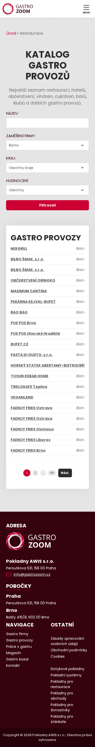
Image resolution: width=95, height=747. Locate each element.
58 (52, 473)
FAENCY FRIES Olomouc (32, 429)
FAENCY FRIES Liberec (31, 439)
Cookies (58, 656)
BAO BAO (19, 312)
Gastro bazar (17, 659)
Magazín (13, 652)
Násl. (65, 473)
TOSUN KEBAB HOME (29, 376)
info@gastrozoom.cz (32, 574)
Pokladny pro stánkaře (62, 719)
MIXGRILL (19, 248)
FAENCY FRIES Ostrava (31, 407)
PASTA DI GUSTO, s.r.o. (32, 354)
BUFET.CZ (19, 344)
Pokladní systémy (66, 675)
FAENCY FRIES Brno (28, 450)
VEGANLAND (22, 397)
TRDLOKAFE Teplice (29, 386)
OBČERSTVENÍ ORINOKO (33, 280)
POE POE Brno (23, 322)
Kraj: (11, 158)
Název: (12, 113)
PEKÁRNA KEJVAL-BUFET (33, 301)
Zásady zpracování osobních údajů (67, 641)
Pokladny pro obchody (62, 696)
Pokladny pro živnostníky (62, 707)
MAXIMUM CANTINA (29, 291)
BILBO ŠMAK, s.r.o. (27, 259)
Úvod (11, 33)
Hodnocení (17, 180)
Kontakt (13, 665)
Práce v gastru (19, 646)
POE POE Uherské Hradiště (35, 333)
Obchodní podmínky (69, 650)
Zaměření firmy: (20, 135)
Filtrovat (47, 205)
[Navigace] (86, 9)
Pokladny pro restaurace (62, 684)
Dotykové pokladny (67, 668)
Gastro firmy (17, 633)
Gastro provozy (19, 640)
